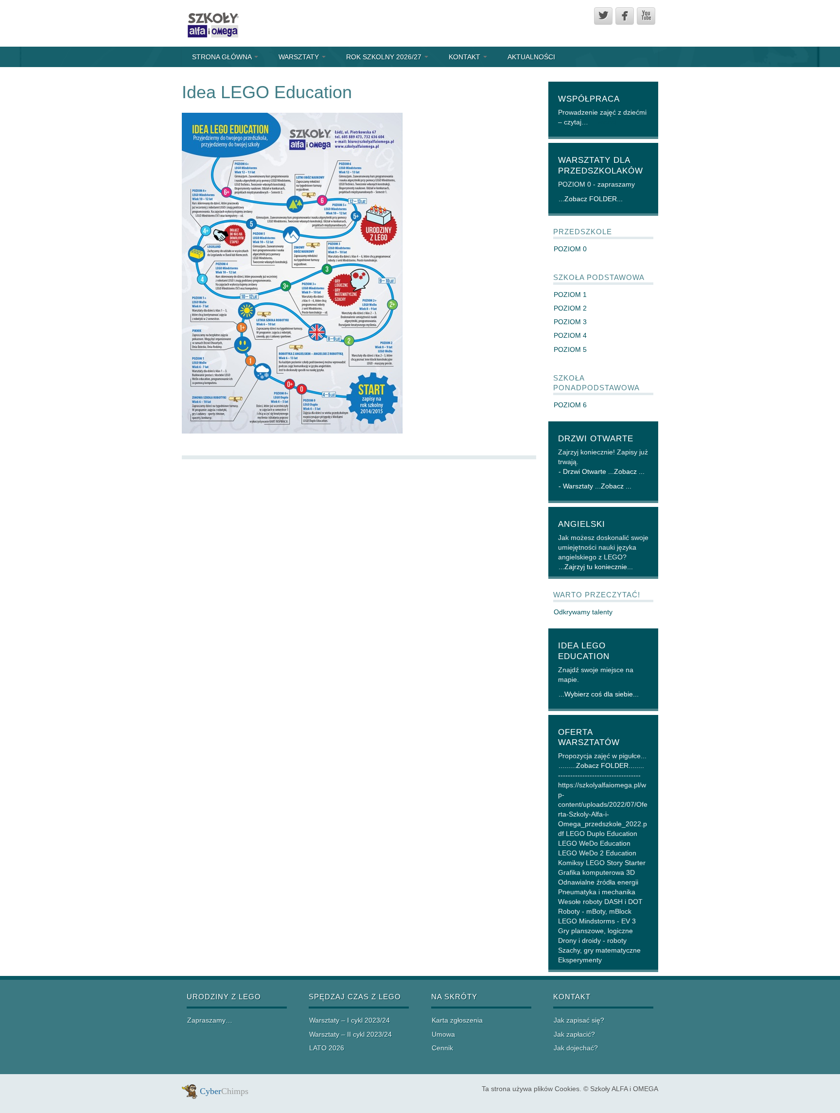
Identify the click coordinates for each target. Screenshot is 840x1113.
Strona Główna (222, 57)
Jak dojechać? (576, 1048)
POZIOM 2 (570, 308)
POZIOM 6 (570, 405)
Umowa (443, 1034)
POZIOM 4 (570, 335)
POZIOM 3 (570, 322)
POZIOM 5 (570, 349)
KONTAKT (465, 57)
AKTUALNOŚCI (531, 57)
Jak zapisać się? (579, 1020)
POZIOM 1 (570, 294)
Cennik (442, 1048)
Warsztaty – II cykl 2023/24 (350, 1034)
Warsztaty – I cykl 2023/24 (349, 1020)
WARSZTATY (300, 57)
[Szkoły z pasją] (212, 23)
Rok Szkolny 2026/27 (384, 57)
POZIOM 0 (570, 249)
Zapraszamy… (209, 1020)
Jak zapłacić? (574, 1034)
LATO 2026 (326, 1048)
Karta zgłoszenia (457, 1020)
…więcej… (607, 122)
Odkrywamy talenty (583, 612)
